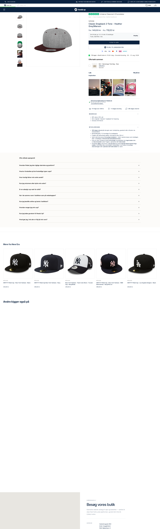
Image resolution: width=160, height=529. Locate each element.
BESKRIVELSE (93, 114)
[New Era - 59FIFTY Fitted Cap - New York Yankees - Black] (18, 263)
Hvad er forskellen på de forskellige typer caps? (35, 171)
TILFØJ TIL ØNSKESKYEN (115, 47)
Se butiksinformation (97, 103)
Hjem (90, 17)
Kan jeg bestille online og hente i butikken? (33, 201)
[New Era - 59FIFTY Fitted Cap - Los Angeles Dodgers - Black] (142, 263)
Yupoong (91, 21)
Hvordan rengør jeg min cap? (29, 207)
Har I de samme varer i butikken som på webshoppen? (37, 195)
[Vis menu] (4, 10)
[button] (148, 5)
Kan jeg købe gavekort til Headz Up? (31, 213)
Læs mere (101, 67)
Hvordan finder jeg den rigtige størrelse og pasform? (37, 165)
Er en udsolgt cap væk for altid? (30, 189)
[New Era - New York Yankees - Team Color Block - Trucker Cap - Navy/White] (80, 263)
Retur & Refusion (94, 127)
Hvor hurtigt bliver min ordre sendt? (31, 177)
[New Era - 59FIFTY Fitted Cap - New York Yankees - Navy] (49, 263)
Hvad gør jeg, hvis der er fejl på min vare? (33, 219)
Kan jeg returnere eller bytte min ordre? (32, 183)
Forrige (26, 40)
